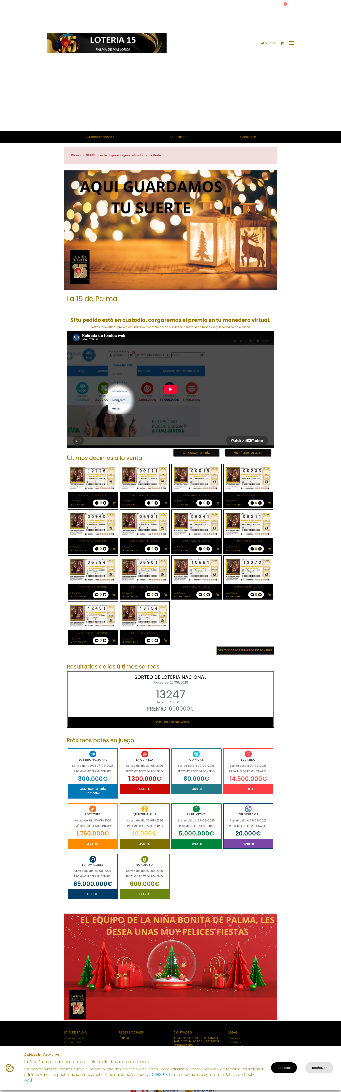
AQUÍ (28, 1080)
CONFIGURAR (159, 1074)
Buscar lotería (198, 453)
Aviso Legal (235, 1042)
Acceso (270, 43)
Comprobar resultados (170, 722)
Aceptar (283, 1068)
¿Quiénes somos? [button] (99, 136)
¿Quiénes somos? (74, 1038)
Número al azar (250, 453)
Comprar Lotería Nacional (93, 791)
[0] (283, 43)
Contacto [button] (248, 136)
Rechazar (319, 1068)
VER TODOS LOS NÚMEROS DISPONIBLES (245, 650)
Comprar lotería (73, 1042)
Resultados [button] (177, 136)
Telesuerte (234, 1038)
